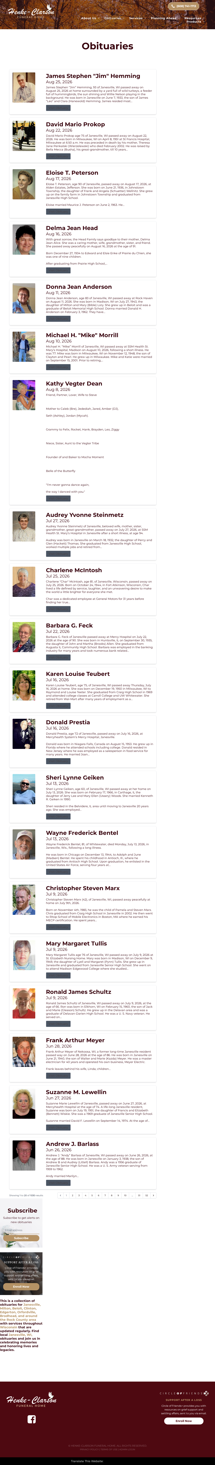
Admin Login (127, 1449)
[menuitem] (90, 18)
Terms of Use (109, 1449)
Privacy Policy (89, 1449)
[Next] (153, 1195)
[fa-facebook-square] (31, 1419)
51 (139, 1195)
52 (146, 1195)
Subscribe (21, 1238)
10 (125, 1195)
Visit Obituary (58, 108)
